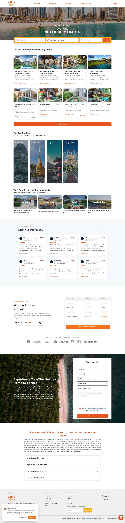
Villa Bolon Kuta (45, 104)
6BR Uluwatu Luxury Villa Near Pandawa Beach (23, 72)
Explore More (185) (62, 124)
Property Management (51, 503)
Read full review (23, 253)
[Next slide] (34, 62)
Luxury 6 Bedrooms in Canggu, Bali (97, 72)
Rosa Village (93, 104)
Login (115, 4)
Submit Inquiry (92, 415)
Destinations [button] (52, 4)
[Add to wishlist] (34, 57)
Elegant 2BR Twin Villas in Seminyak (23, 105)
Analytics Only (22, 517)
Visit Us (106, 499)
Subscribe (88, 510)
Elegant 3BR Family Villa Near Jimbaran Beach (72, 72)
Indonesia (69, 496)
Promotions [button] (68, 4)
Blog (46, 505)
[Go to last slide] (15, 62)
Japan (68, 501)
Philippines (69, 503)
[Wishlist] (111, 4)
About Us (37, 4)
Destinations (48, 501)
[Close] (35, 506)
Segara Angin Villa (70, 104)
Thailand (69, 498)
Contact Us (48, 498)
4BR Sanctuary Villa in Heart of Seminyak (47, 72)
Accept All (31, 517)
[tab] (25, 101)
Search (107, 40)
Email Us (106, 496)
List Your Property (85, 4)
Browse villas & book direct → (88, 327)
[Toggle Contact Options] (121, 517)
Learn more (24, 514)
